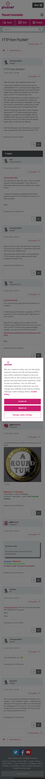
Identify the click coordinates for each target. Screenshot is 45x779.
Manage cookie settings (22, 415)
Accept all (22, 401)
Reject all (22, 408)
